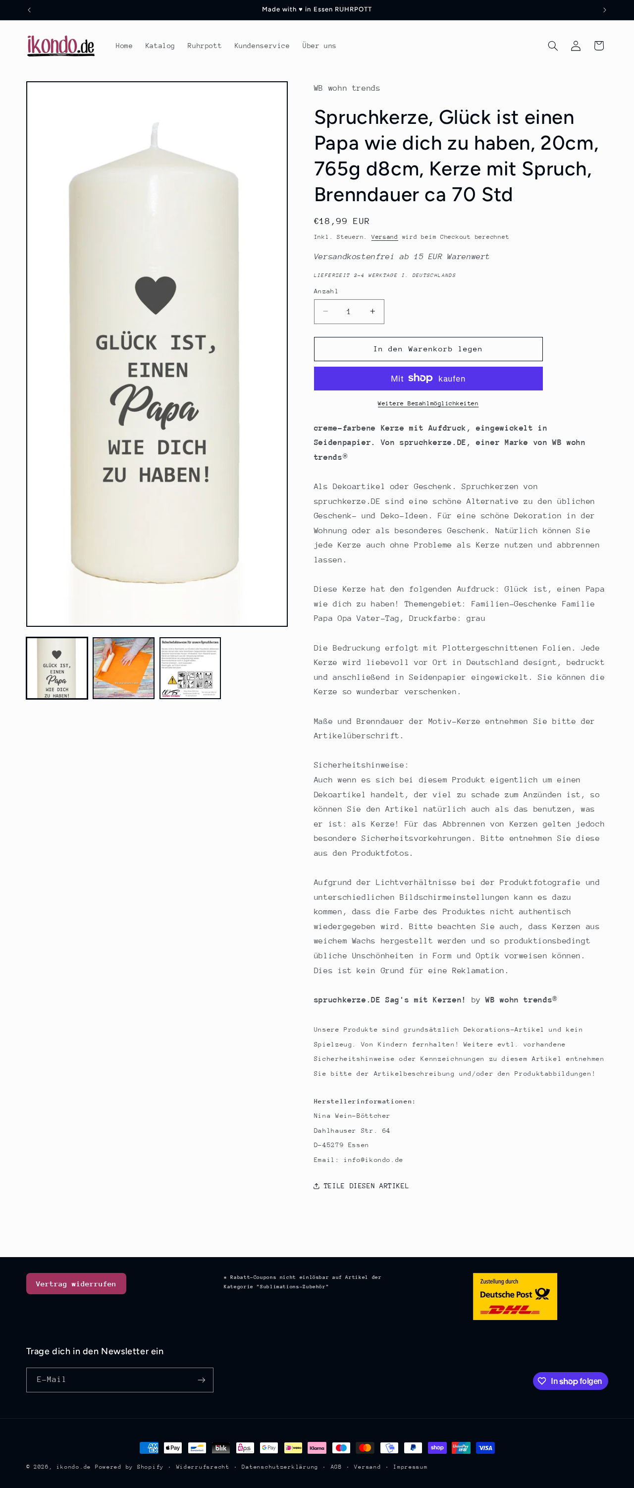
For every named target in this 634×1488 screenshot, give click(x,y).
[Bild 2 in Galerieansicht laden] (123, 668)
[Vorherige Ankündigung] (29, 10)
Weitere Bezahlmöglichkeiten (428, 402)
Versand (384, 236)
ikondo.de (73, 1467)
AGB (336, 1467)
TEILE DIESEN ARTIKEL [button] (367, 1186)
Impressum (410, 1467)
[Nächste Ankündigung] (605, 10)
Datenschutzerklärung (280, 1467)
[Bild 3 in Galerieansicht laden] (190, 668)
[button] (552, 45)
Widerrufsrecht (203, 1467)
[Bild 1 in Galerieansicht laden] (57, 668)
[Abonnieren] (201, 1380)
